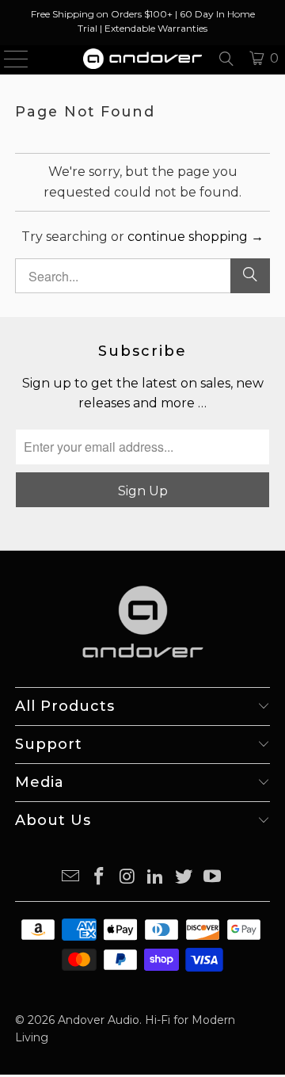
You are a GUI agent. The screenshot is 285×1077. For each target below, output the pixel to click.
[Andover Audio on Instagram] (127, 877)
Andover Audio (98, 1020)
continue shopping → (195, 236)
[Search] (226, 58)
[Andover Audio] (142, 58)
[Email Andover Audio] (71, 877)
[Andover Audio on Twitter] (184, 877)
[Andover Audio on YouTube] (212, 877)
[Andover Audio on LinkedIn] (156, 877)
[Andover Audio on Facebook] (100, 877)
